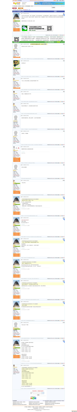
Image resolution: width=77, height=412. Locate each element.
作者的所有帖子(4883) (16, 54)
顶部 (72, 411)
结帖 (62, 35)
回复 (55, 35)
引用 (53, 35)
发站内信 (14, 27)
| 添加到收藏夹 (20, 0)
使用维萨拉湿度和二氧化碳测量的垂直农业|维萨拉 (30, 101)
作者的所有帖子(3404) (16, 188)
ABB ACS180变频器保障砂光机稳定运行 (29, 320)
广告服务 (60, 0)
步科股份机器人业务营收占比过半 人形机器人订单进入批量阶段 (46, 38)
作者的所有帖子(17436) (16, 333)
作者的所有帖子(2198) (16, 98)
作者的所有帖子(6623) (16, 73)
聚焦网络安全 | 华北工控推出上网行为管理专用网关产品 (31, 278)
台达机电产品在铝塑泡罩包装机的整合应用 (29, 388)
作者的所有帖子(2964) (16, 141)
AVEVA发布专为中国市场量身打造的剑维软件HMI (58, 40)
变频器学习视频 (49, 400)
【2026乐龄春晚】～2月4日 (20, 11)
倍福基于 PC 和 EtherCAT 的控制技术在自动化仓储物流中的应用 (32, 236)
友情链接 (40, 406)
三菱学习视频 (58, 400)
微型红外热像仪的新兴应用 (27, 178)
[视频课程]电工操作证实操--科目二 (50, 404)
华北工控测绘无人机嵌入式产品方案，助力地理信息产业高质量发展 (32, 144)
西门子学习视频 (53, 400)
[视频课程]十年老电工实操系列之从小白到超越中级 (36, 403)
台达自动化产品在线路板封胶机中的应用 (29, 257)
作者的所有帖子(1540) (16, 110)
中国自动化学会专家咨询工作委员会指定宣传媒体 (37, 0)
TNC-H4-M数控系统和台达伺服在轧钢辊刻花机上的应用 (31, 299)
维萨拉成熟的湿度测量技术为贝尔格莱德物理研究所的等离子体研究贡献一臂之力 (34, 194)
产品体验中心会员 (17, 68)
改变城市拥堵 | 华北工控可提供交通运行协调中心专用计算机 (31, 89)
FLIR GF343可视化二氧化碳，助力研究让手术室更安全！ (31, 76)
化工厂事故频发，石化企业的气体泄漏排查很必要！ (30, 129)
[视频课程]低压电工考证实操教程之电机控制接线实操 (52, 403)
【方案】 (22, 35)
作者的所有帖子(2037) (16, 125)
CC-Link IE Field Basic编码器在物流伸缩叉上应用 (30, 215)
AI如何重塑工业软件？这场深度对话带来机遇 (43, 40)
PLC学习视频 (45, 400)
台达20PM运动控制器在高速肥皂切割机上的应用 (30, 113)
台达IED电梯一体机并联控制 (27, 35)
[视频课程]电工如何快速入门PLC (17, 403)
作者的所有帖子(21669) (16, 155)
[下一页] (29, 9)
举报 (60, 35)
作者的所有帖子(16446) (16, 85)
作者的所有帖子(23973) (16, 25)
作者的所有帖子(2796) (16, 175)
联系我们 (29, 406)
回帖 (76, 411)
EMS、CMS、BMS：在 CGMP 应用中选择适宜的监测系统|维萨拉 (32, 363)
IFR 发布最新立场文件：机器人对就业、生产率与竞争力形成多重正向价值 (33, 40)
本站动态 (36, 406)
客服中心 (63, 0)
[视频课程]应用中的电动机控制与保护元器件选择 (19, 404)
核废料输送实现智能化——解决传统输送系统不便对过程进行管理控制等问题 (34, 338)
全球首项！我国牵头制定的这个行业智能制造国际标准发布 (30, 38)
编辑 (57, 35)
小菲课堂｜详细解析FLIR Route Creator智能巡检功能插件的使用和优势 (33, 58)
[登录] (57, 0)
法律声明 (43, 406)
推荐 (58, 35)
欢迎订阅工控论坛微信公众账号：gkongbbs (38, 44)
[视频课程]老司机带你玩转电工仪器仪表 (34, 404)
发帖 (74, 411)
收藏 (55, 11)
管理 (63, 35)
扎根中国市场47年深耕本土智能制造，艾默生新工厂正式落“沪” (60, 38)
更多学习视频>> (62, 400)
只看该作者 (47, 35)
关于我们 (26, 406)
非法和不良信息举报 (49, 406)
